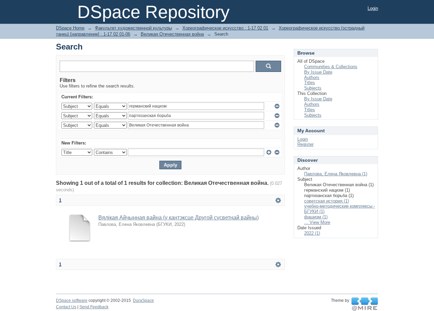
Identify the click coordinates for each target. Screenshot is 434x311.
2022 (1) (312, 233)
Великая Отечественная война (172, 34)
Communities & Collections (330, 66)
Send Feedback (93, 307)
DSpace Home (70, 28)
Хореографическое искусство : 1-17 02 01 (225, 28)
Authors (311, 77)
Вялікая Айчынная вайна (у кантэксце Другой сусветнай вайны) (178, 217)
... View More (317, 222)
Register (305, 144)
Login (373, 8)
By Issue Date (318, 72)
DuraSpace (143, 300)
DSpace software (71, 300)
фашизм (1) (316, 216)
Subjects (312, 88)
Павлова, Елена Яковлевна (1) (335, 173)
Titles (309, 82)
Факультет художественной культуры (133, 28)
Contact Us (66, 307)
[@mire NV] (364, 304)
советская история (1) (326, 200)
